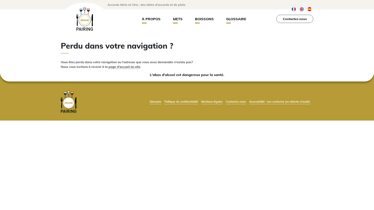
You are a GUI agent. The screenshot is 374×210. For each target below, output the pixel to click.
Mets (178, 19)
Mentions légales (212, 101)
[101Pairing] (84, 19)
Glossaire (236, 19)
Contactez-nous (295, 19)
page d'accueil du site (124, 67)
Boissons (204, 19)
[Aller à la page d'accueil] (68, 101)
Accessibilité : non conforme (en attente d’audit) (279, 101)
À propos (151, 19)
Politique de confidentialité (181, 101)
